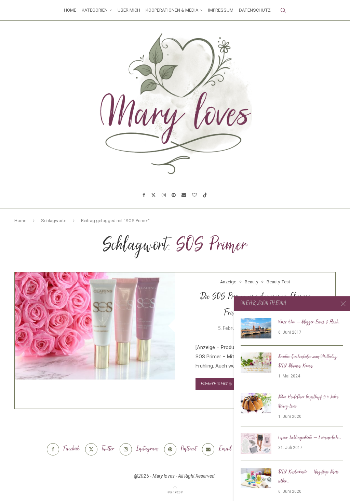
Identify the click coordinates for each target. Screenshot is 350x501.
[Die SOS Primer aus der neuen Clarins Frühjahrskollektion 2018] (95, 326)
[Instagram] (164, 195)
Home (70, 10)
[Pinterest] (174, 195)
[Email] (183, 195)
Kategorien (95, 10)
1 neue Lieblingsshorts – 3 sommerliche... (309, 437)
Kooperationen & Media (172, 10)
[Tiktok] (205, 195)
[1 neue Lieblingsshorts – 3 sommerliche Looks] (256, 443)
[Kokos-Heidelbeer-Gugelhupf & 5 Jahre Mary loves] (256, 403)
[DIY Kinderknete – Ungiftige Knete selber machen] (256, 478)
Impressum (220, 10)
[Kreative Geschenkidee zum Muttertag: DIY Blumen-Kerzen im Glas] (256, 362)
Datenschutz (255, 10)
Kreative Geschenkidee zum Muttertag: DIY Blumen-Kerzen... (308, 362)
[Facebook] (144, 195)
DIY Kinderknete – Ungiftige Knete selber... (308, 477)
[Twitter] (153, 195)
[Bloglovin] (194, 195)
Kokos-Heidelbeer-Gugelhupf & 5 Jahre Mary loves (308, 402)
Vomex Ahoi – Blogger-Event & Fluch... (309, 322)
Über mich (129, 10)
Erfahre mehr (214, 384)
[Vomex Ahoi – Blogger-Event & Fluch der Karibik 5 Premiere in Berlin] (256, 328)
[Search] (283, 10)
